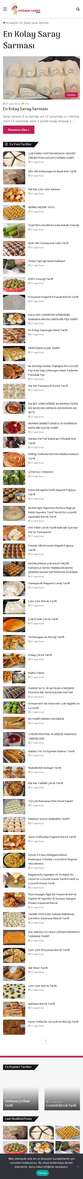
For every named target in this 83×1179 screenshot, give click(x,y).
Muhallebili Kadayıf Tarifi (44, 768)
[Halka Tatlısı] (14, 677)
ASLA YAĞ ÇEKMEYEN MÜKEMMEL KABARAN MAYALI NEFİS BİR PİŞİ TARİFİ (53, 317)
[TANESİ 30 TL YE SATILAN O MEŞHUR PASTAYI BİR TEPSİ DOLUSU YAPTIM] (14, 692)
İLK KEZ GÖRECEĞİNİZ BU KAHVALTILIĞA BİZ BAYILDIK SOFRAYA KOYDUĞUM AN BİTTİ (53, 408)
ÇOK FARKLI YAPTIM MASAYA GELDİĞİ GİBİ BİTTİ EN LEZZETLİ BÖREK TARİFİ (51, 155)
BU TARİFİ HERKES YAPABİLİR (46, 719)
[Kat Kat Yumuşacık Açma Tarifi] (14, 391)
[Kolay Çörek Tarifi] (14, 660)
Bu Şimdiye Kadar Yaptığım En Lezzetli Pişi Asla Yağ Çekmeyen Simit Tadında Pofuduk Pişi (53, 370)
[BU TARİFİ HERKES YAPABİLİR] (14, 723)
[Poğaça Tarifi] (25, 9)
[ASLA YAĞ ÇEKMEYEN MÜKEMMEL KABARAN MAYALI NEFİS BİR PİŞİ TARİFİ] (14, 319)
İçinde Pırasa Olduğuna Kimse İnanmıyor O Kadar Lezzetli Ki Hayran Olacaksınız (52, 859)
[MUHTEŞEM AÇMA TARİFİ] (14, 353)
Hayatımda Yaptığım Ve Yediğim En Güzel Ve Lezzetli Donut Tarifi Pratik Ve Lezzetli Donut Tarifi (53, 879)
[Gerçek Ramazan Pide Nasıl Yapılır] (14, 806)
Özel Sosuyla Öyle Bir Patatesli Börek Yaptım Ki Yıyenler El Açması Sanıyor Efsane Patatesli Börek (52, 899)
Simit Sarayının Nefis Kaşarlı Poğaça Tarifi (52, 492)
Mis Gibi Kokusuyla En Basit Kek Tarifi (52, 171)
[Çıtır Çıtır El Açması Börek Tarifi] (14, 955)
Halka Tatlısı (36, 673)
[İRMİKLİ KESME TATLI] (14, 212)
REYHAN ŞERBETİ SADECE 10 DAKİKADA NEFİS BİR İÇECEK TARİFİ (52, 425)
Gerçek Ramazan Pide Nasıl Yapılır (51, 801)
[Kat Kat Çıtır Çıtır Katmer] (14, 194)
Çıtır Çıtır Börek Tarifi (42, 601)
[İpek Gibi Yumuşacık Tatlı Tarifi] (14, 248)
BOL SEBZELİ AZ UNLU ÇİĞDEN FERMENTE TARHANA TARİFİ (54, 934)
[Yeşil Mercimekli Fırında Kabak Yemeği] (14, 230)
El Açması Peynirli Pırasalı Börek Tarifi (53, 297)
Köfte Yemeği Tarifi (40, 279)
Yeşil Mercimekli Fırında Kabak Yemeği (53, 225)
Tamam (42, 1173)
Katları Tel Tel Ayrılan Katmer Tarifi (51, 751)
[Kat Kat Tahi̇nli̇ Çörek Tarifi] (14, 788)
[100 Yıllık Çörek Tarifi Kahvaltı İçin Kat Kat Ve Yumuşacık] (14, 533)
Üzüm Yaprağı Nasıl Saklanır (46, 261)
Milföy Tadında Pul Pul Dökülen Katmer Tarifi (53, 456)
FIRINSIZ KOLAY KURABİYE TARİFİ (49, 819)
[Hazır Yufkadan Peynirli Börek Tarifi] (14, 842)
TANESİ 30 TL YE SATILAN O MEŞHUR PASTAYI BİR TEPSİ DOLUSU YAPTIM (51, 690)
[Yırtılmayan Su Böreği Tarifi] (14, 642)
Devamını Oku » (18, 129)
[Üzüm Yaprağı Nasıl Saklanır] (14, 266)
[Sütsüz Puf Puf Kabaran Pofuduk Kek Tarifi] (14, 442)
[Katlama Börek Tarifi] (14, 1009)
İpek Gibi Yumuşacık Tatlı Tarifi (48, 243)
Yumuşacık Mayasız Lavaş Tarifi (49, 583)
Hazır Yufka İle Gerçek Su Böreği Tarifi (53, 1022)
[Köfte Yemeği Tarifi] (14, 284)
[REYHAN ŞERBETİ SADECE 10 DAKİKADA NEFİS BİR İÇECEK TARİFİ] (14, 427)
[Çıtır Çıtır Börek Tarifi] (14, 606)
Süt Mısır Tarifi (38, 968)
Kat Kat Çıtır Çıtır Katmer (44, 189)
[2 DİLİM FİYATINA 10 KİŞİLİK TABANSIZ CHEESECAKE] (14, 739)
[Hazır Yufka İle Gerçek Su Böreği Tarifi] (14, 1027)
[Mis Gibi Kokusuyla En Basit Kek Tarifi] (14, 176)
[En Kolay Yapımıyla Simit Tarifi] (14, 335)
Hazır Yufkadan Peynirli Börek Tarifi (52, 837)
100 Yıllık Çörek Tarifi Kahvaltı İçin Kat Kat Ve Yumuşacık (53, 530)
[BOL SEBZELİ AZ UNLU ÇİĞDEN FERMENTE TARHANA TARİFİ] (14, 937)
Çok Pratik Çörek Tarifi (43, 619)
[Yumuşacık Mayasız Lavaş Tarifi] (14, 588)
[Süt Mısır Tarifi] (14, 973)
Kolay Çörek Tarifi (40, 655)
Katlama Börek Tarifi (41, 1004)
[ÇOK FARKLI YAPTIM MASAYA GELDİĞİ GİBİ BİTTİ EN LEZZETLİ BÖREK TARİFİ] (14, 158)
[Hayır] (78, 1166)
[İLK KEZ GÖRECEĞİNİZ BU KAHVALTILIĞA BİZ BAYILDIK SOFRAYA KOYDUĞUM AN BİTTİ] (14, 408)
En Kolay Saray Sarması (25, 109)
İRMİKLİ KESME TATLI (41, 207)
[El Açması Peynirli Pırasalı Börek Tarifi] (14, 302)
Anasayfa (11, 22)
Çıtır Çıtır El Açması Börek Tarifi (49, 950)
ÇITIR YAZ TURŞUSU (40, 472)
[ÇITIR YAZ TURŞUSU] (14, 477)
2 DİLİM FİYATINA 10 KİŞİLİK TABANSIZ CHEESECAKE (52, 736)
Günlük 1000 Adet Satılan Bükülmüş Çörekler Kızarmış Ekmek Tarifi (51, 916)
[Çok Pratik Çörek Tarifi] (14, 624)
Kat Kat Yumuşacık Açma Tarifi (48, 386)
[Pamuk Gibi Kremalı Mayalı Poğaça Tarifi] (14, 551)
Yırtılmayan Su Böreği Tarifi (46, 637)
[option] (20, 1092)
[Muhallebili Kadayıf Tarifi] (14, 772)
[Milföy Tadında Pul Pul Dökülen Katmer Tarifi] (14, 459)
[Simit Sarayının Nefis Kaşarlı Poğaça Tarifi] (14, 495)
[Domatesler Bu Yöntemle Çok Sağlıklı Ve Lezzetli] (14, 707)
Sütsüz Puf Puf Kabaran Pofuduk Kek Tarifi (52, 441)
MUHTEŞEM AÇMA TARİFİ (44, 348)
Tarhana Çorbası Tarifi (17, 1103)
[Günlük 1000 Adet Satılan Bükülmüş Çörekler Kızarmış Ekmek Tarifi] (14, 919)
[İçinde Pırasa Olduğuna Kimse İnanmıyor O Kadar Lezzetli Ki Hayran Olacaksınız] (14, 860)
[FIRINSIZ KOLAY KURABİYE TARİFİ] (14, 824)
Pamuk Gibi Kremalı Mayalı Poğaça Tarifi (50, 548)
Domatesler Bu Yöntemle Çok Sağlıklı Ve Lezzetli (54, 706)
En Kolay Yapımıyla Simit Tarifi (47, 330)
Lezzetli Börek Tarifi (61, 1105)
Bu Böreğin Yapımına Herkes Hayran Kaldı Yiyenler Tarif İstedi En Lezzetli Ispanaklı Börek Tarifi (52, 512)
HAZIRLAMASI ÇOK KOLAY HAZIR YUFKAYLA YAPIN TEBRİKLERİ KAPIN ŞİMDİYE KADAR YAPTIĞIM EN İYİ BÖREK (53, 568)
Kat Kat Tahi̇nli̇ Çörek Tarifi (45, 783)
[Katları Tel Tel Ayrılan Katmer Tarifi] (14, 756)
